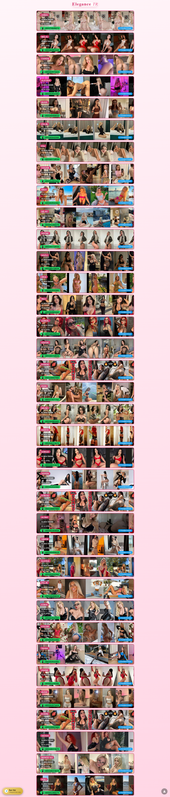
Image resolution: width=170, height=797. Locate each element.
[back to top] (164, 791)
